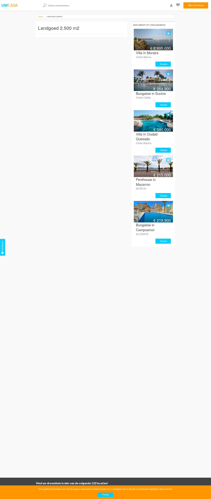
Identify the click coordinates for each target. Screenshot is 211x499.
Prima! (105, 494)
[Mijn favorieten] (178, 5)
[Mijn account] (171, 5)
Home (40, 16)
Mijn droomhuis (196, 5)
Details (163, 64)
